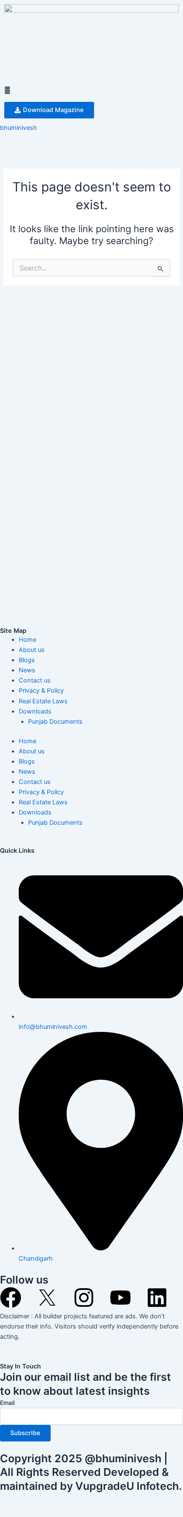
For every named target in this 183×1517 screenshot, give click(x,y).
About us (32, 650)
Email (7, 1402)
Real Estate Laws (43, 701)
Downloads (35, 711)
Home (27, 639)
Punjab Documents (55, 721)
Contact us (35, 680)
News (27, 670)
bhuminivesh (18, 128)
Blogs (27, 660)
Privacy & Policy (41, 690)
